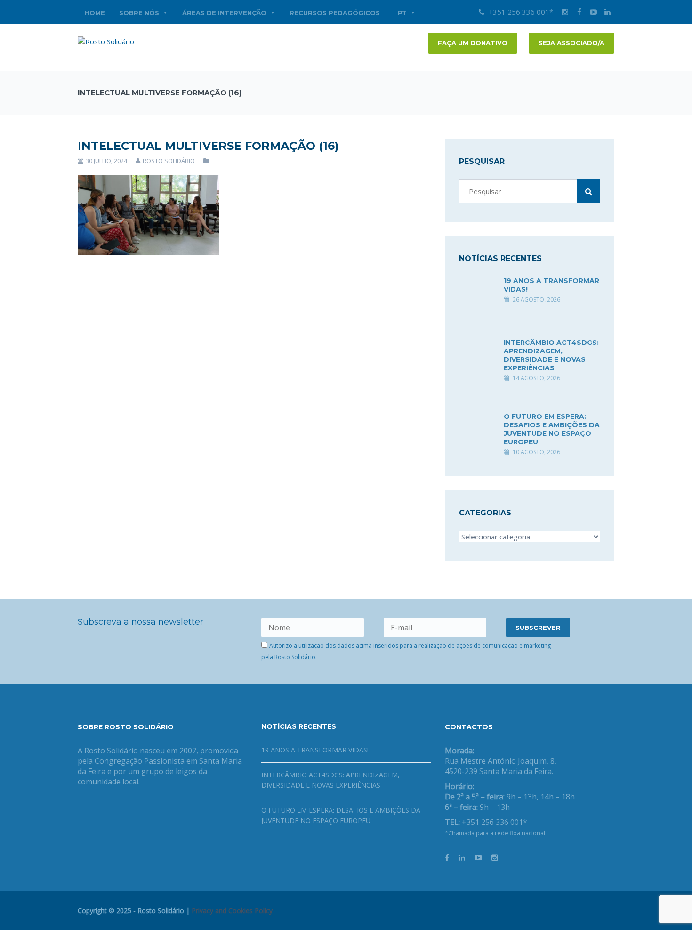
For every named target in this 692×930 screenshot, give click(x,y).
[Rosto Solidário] (106, 40)
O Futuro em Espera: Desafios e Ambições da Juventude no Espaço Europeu (552, 429)
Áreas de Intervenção (224, 12)
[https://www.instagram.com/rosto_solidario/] (494, 857)
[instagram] (565, 12)
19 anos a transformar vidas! (315, 749)
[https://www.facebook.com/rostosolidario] (447, 857)
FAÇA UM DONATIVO (472, 43)
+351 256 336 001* (520, 11)
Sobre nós (139, 12)
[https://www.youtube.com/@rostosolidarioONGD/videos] (478, 857)
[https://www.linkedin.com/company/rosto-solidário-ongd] (462, 857)
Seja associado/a (571, 43)
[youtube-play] (593, 12)
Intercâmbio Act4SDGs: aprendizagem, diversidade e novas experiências (551, 355)
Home (95, 12)
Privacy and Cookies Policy (232, 910)
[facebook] (579, 12)
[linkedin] (607, 12)
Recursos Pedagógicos (335, 12)
